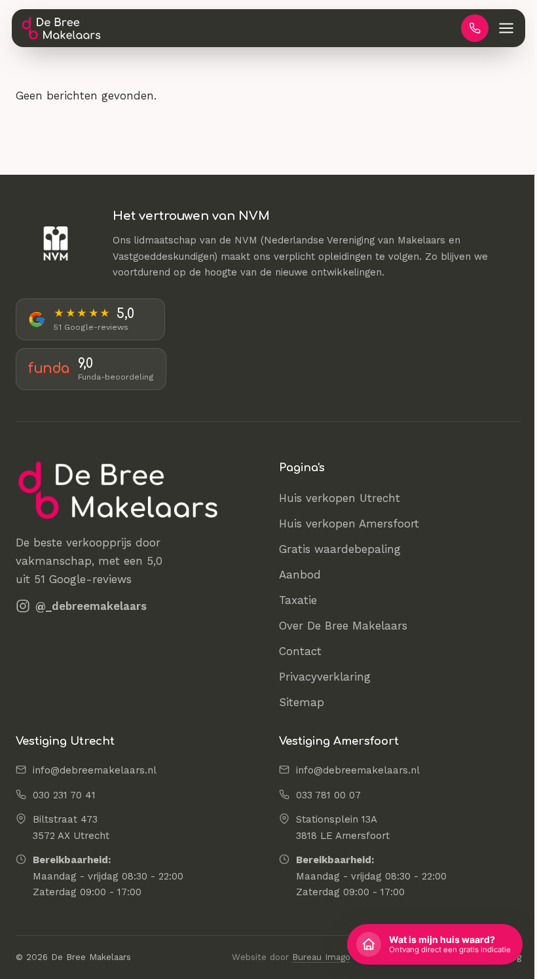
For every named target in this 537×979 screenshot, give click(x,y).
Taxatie (298, 600)
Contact (300, 651)
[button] (435, 944)
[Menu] (506, 28)
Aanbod (300, 574)
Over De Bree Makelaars (343, 625)
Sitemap (301, 702)
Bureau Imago (321, 957)
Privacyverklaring (325, 676)
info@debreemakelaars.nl (95, 770)
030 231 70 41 (64, 795)
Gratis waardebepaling (340, 549)
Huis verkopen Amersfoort (349, 523)
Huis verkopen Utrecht (339, 498)
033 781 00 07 (328, 795)
